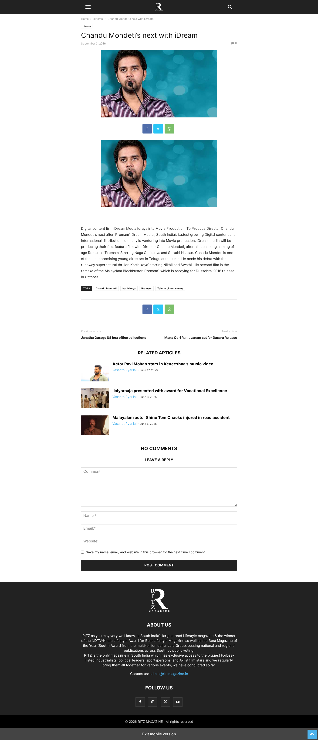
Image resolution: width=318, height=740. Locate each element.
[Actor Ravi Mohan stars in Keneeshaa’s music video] (95, 372)
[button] (88, 7)
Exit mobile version (159, 734)
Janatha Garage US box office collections (113, 337)
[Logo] (159, 611)
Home (85, 19)
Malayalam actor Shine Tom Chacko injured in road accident (171, 417)
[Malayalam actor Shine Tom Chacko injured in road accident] (95, 425)
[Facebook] (147, 129)
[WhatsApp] (169, 129)
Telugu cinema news (170, 288)
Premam (146, 288)
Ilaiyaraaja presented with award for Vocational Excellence (169, 390)
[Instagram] (152, 702)
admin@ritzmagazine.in (169, 673)
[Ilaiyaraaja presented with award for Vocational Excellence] (95, 398)
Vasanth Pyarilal (124, 370)
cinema (98, 19)
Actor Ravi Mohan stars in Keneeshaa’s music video (162, 364)
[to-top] (312, 732)
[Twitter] (158, 129)
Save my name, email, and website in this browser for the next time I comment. (146, 552)
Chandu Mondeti (106, 288)
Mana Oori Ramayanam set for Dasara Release (200, 337)
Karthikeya (128, 288)
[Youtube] (178, 702)
